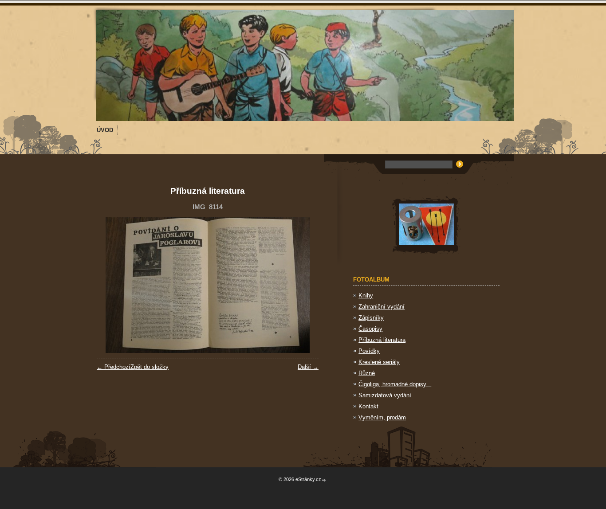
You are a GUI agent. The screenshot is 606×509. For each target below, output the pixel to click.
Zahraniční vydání (381, 306)
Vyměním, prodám (382, 417)
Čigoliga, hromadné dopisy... (394, 384)
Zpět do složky (149, 367)
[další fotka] (304, 285)
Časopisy (370, 328)
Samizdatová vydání (384, 395)
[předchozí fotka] (111, 285)
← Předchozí (113, 367)
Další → (308, 367)
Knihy (365, 295)
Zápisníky (371, 317)
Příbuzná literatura (381, 340)
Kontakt (368, 406)
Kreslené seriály (379, 362)
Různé (366, 373)
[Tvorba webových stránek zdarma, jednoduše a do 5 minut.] (324, 480)
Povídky (369, 351)
